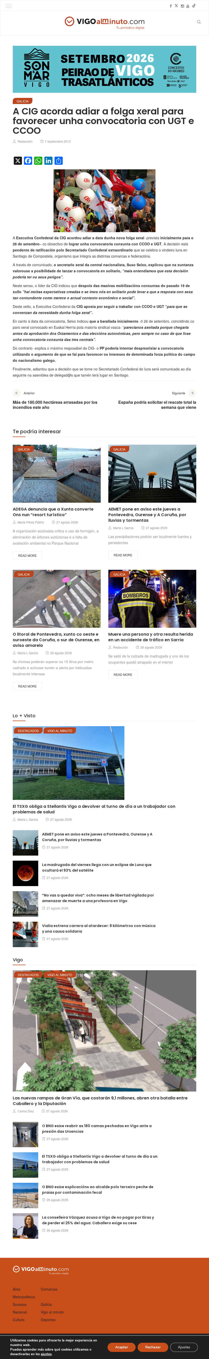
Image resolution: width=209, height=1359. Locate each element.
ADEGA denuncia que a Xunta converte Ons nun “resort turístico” (53, 512)
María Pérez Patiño (31, 522)
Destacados (28, 730)
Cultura (18, 1319)
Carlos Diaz (26, 1111)
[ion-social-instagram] (182, 6)
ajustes (46, 1354)
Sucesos (20, 1304)
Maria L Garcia (123, 528)
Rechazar (153, 1347)
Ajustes (184, 1347)
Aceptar (121, 1347)
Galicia (23, 101)
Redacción (25, 141)
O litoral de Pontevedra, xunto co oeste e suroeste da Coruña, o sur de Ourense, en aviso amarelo (56, 639)
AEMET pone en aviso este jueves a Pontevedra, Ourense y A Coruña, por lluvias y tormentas (147, 514)
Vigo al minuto (59, 730)
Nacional (20, 1312)
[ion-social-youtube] (187, 6)
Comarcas (49, 1289)
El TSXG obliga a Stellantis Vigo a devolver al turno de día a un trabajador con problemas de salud (94, 809)
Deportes (48, 1319)
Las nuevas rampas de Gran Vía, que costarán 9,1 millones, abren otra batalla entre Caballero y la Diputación (100, 1101)
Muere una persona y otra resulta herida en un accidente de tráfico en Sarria (150, 637)
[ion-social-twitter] (176, 6)
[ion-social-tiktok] (194, 5)
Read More (27, 555)
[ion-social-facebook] (171, 6)
